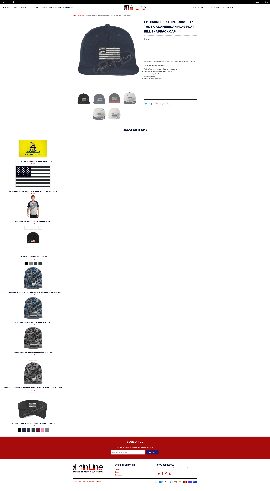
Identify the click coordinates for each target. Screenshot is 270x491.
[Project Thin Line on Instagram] (13, 2)
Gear (31, 8)
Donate (203, 8)
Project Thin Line (83, 481)
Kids (15, 8)
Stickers (37, 8)
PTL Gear (195, 8)
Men (4, 8)
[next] (138, 53)
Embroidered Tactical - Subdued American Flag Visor (33, 408)
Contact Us (118, 475)
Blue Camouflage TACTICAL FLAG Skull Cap (33, 307)
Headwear (23, 8)
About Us (211, 8)
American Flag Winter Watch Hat (33, 242)
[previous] (76, 53)
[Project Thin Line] (135, 7)
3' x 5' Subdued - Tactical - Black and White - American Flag (33, 177)
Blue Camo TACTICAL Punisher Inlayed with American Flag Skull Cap (33, 278)
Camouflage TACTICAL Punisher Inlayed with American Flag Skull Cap (33, 373)
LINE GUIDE (220, 8)
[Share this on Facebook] (151, 104)
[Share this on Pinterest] (157, 104)
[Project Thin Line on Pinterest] (10, 2)
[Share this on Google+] (162, 104)
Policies (117, 469)
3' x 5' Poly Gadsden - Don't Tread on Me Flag (33, 149)
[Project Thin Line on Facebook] (7, 2)
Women (10, 8)
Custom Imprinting (65, 8)
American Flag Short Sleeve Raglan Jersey (33, 206)
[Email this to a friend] (168, 104)
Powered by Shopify (95, 481)
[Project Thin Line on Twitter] (3, 2)
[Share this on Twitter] (146, 104)
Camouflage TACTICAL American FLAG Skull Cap (33, 337)
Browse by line (49, 8)
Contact (229, 8)
